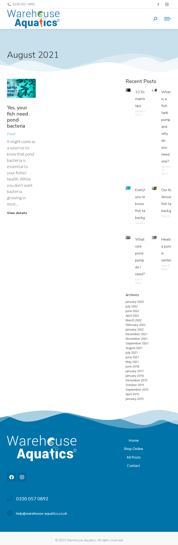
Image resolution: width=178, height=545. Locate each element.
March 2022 (134, 320)
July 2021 (132, 352)
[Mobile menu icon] (166, 18)
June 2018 (132, 366)
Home (134, 440)
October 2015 (135, 385)
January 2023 (135, 302)
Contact (133, 465)
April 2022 (132, 315)
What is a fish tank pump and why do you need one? (166, 126)
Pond (11, 134)
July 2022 (132, 306)
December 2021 (136, 334)
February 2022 (136, 325)
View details (17, 213)
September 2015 (137, 389)
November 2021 (137, 339)
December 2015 (136, 380)
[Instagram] (22, 477)
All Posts (134, 457)
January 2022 (135, 329)
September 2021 (137, 343)
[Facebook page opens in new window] (158, 4)
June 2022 (132, 311)
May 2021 (132, 362)
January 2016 (135, 376)
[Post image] (21, 88)
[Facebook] (11, 477)
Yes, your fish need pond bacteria (17, 116)
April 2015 (132, 394)
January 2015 (135, 399)
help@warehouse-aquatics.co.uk (41, 513)
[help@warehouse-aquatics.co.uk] (10, 513)
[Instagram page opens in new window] (166, 4)
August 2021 (134, 348)
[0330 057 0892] (10, 498)
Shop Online (133, 448)
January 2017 (135, 371)
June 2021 (132, 357)
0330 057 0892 (24, 4)
